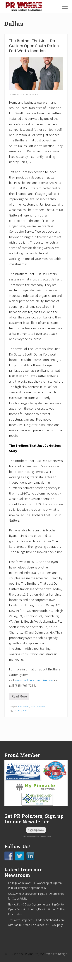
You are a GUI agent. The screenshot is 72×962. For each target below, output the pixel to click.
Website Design (56, 954)
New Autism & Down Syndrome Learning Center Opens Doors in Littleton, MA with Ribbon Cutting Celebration (36, 909)
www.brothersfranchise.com (34, 680)
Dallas (17, 710)
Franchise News (37, 706)
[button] (65, 6)
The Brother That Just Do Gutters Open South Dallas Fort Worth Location (34, 45)
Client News (23, 706)
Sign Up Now (36, 830)
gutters (24, 710)
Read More (20, 697)
